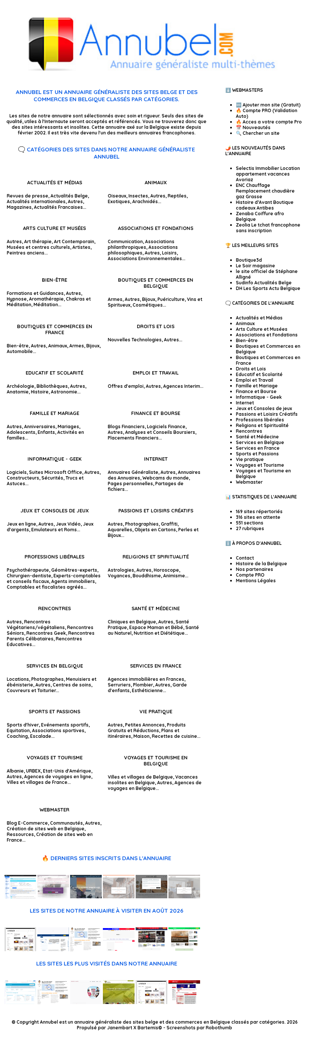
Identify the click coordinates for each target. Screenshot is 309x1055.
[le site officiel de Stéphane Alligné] (86, 949)
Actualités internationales (36, 201)
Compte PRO (250, 575)
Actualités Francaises (58, 207)
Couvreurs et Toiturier (31, 690)
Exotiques (119, 201)
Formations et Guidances (35, 293)
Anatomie (18, 392)
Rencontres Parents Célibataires (51, 636)
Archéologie (20, 386)
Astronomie (64, 392)
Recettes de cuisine (174, 736)
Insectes (138, 196)
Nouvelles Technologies (135, 339)
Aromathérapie (46, 299)
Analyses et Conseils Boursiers (160, 432)
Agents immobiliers (73, 581)
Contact (245, 558)
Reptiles (177, 196)
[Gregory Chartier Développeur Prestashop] (86, 1002)
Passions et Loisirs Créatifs (155, 510)
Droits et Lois (155, 326)
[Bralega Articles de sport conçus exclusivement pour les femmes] (20, 1002)
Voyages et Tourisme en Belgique (156, 760)
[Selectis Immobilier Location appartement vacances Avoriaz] (86, 896)
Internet (156, 459)
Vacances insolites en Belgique (153, 779)
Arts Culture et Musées (54, 228)
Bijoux (148, 299)
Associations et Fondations (155, 228)
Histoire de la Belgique (261, 563)
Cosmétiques (148, 305)
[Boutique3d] (20, 949)
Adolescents (21, 432)
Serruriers (119, 685)
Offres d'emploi (126, 386)
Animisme (174, 575)
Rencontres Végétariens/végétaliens (36, 624)
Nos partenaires (254, 569)
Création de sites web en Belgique (45, 828)
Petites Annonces (145, 725)
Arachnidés (145, 201)
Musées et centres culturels (38, 247)
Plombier (143, 685)
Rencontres (54, 608)
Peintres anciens (25, 253)
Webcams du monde (165, 478)
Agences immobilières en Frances (146, 679)
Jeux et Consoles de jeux (54, 510)
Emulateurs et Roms (54, 529)
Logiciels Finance (166, 426)
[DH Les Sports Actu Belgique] (151, 949)
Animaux (156, 182)
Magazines (19, 207)
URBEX (33, 771)
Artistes (81, 247)
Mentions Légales (256, 580)
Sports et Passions (54, 711)
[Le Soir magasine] (53, 949)
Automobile (20, 351)
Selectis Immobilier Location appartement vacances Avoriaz (268, 173)
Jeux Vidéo (68, 524)
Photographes (47, 679)
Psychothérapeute (28, 570)
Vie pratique (155, 711)
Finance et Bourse (155, 413)
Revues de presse (27, 196)
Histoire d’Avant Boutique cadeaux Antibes (265, 205)
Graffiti (169, 524)
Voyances (119, 575)
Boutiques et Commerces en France (54, 329)
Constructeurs (23, 478)
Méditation (46, 304)
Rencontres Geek (46, 633)
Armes (115, 299)
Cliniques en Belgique (132, 622)
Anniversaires (39, 426)
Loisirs (169, 253)
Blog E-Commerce (27, 823)
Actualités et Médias (54, 182)
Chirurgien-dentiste (29, 575)
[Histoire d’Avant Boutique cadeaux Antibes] (151, 896)
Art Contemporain (74, 241)
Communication (125, 241)
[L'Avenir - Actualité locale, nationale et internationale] (184, 949)
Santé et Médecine (156, 608)
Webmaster (54, 810)
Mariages (68, 426)
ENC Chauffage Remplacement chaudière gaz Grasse (265, 190)
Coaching (17, 736)
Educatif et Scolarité (54, 373)
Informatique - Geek (54, 459)
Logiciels (17, 472)
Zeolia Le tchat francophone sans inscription (268, 227)
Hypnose (17, 299)
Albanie (15, 771)
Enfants (46, 432)
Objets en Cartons (155, 529)
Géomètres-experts (74, 570)
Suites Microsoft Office (55, 472)
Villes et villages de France (37, 782)
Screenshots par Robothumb (199, 1027)
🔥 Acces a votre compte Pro (269, 122)
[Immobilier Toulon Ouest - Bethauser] (184, 896)
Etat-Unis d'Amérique (67, 771)
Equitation (18, 730)
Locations (18, 679)
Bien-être (54, 280)
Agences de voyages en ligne (57, 776)
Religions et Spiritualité (155, 557)
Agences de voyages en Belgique (155, 785)
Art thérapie (38, 241)
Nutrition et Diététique (159, 633)
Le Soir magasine (255, 265)
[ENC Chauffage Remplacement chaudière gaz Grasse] (119, 896)
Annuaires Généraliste (133, 472)
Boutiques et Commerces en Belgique (155, 283)
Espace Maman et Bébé (156, 627)
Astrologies (121, 570)
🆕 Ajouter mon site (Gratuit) (268, 105)
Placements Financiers (133, 438)
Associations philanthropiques (141, 244)
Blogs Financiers (126, 426)
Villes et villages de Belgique (140, 777)
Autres (75, 201)
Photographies (142, 524)
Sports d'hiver (23, 725)
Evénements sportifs (65, 725)
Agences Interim (181, 386)
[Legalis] (184, 1002)
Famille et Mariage (54, 413)
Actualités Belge (69, 196)
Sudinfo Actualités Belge (264, 282)
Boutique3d (249, 260)
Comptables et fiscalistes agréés (45, 587)
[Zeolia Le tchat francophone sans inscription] (20, 896)
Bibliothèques (52, 386)
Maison (141, 736)
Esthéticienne (147, 690)
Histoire (40, 392)
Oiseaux (117, 196)
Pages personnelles (130, 483)
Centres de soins (72, 685)
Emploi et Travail (156, 373)
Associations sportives (58, 730)
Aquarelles (120, 529)
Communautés (66, 823)
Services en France (155, 666)
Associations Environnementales (145, 258)
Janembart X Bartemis (132, 1027)
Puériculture (171, 299)
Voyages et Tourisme (55, 757)
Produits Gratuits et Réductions (147, 727)
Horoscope (166, 570)
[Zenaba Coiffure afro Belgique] (53, 896)
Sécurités (52, 478)
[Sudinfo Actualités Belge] (119, 949)
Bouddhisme (147, 575)
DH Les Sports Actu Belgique (268, 288)
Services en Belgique (54, 666)
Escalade (40, 736)
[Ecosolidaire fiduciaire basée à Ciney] (119, 1002)
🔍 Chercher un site (258, 133)
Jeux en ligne (21, 524)
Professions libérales (54, 557)
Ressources (20, 834)
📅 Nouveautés (253, 127)
